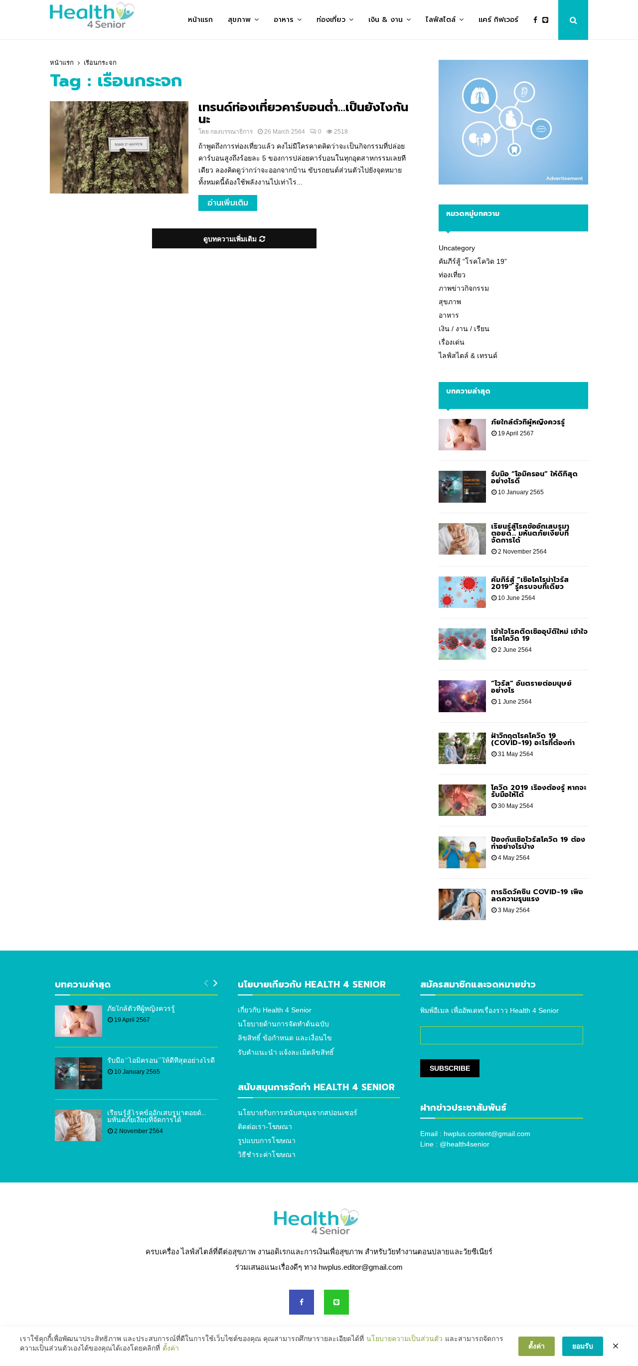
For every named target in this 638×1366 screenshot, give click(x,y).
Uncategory (457, 248)
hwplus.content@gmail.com (487, 1134)
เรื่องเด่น (452, 342)
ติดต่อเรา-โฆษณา (265, 1127)
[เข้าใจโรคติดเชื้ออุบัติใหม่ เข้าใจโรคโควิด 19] (462, 644)
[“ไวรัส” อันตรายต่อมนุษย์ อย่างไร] (462, 696)
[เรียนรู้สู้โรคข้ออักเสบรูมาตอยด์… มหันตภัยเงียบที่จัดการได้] (462, 539)
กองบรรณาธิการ (231, 131)
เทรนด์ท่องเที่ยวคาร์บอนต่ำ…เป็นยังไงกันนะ (303, 113)
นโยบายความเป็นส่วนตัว (404, 1339)
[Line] (547, 20)
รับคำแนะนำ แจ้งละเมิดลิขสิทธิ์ (286, 1052)
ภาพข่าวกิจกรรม (464, 288)
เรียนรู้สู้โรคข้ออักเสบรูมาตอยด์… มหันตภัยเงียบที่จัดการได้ (530, 533)
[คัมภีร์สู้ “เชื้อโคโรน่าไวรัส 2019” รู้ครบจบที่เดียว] (462, 592)
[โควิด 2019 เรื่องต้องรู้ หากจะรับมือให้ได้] (462, 800)
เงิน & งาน (385, 19)
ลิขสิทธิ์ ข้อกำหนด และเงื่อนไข (285, 1038)
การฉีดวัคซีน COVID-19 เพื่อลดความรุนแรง (537, 895)
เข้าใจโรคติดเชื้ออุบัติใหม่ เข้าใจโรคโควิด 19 (539, 635)
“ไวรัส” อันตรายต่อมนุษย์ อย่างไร (531, 687)
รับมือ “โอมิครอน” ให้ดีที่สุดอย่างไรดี (534, 477)
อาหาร (284, 19)
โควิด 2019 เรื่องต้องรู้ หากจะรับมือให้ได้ (539, 791)
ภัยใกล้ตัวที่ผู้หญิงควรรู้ (528, 422)
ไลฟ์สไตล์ (441, 19)
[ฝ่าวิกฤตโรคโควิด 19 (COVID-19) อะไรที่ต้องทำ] (462, 748)
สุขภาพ (239, 19)
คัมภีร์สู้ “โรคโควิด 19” (473, 261)
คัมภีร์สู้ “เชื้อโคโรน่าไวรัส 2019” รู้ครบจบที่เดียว (530, 583)
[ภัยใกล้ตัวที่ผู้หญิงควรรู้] (462, 434)
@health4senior (464, 1144)
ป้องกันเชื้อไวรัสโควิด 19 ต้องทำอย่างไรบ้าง (538, 843)
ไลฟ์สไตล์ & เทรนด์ (468, 356)
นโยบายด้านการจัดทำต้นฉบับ (283, 1024)
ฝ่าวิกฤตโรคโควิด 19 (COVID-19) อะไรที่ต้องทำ (533, 739)
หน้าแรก (200, 19)
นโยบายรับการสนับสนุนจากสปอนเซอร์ (297, 1113)
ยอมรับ (582, 1346)
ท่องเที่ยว (331, 19)
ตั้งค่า (170, 1348)
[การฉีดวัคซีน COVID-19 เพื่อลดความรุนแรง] (462, 904)
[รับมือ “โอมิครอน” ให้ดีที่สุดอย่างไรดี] (462, 486)
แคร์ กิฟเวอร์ (498, 19)
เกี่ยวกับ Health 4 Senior (275, 1010)
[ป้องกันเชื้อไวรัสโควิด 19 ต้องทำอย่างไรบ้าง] (462, 852)
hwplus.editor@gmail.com (361, 1267)
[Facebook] (537, 20)
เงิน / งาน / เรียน (464, 329)
